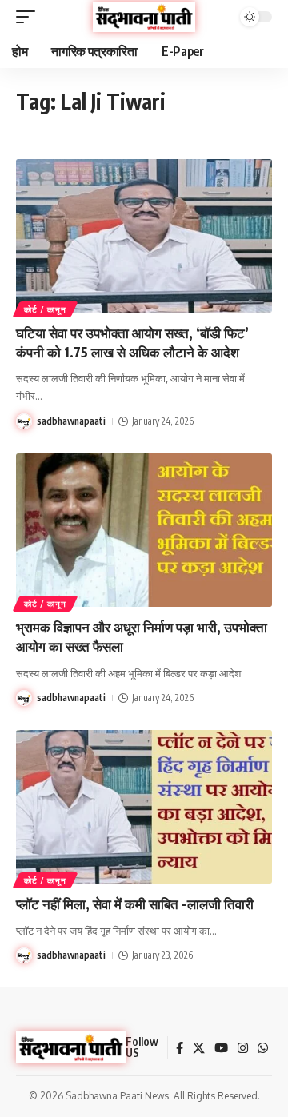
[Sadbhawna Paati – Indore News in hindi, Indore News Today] (71, 1047)
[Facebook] (179, 1048)
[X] (199, 1048)
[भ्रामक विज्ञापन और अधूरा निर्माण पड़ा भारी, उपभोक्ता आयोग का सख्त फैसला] (144, 530)
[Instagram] (243, 1048)
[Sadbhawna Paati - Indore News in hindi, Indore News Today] (144, 17)
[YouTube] (221, 1048)
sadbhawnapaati (71, 421)
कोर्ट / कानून (45, 309)
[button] (29, 16)
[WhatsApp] (263, 1048)
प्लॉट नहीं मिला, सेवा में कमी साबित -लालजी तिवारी (135, 903)
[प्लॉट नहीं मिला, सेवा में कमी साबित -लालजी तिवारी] (144, 807)
